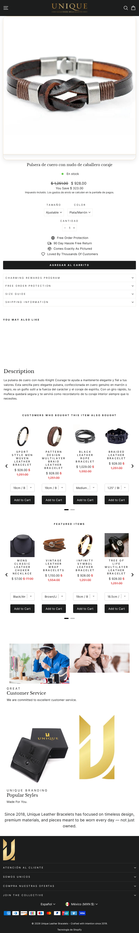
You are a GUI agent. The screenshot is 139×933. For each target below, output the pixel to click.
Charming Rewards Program (32, 277)
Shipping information (27, 302)
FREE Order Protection (28, 285)
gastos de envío (61, 192)
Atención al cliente (23, 867)
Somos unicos (17, 876)
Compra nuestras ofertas (29, 886)
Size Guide (15, 293)
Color (80, 204)
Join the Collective (23, 895)
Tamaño (54, 204)
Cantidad (69, 220)
